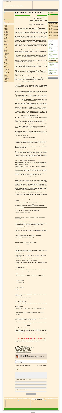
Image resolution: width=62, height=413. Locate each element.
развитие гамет (21, 226)
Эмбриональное (31, 88)
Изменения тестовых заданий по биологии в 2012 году (23, 348)
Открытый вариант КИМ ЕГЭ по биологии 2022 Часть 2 (23, 352)
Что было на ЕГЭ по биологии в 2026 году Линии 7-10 (23, 349)
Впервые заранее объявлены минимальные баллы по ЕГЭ (22, 15)
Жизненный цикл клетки (38, 77)
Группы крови (29, 144)
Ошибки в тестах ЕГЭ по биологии (42, 365)
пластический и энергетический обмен (39, 223)
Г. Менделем (17, 95)
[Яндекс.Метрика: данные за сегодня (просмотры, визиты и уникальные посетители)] (33, 412)
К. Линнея (31, 117)
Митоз (15, 78)
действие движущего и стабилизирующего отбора (23, 232)
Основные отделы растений (27, 128)
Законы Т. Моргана (40, 95)
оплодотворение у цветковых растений (21, 227)
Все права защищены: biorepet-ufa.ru (53, 408)
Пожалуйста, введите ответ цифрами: (21, 389)
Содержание (9, 10)
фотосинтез (16, 224)
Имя (16, 380)
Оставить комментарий (19, 362)
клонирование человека (27, 113)
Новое (12, 10)
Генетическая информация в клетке (21, 74)
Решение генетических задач (22, 97)
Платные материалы (16, 10)
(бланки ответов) (38, 37)
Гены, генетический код (30, 74)
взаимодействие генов (19, 230)
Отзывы (21, 10)
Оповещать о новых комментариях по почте (23, 379)
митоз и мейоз (18, 305)
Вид (16, 159)
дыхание (23, 224)
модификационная (34, 99)
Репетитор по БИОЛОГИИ (11, 408)
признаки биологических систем (19, 55)
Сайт (15, 386)
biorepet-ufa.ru (39, 18)
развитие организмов (44, 88)
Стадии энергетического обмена (24, 71)
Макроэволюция (18, 168)
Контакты (31, 10)
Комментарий (17, 371)
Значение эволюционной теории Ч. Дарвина (32, 162)
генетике (28, 275)
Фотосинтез (37, 71)
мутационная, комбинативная (28, 100)
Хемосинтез (43, 72)
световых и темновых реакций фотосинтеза (23, 269)
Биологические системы (41, 54)
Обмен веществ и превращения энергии (21, 70)
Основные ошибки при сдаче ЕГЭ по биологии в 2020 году (24, 350)
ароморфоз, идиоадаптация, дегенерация (24, 169)
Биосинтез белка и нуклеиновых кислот (23, 75)
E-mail (16, 383)
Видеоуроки (34, 10)
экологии (40, 275)
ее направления (23, 111)
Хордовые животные (19, 134)
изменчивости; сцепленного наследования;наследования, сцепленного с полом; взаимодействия (31, 207)
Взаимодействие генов (20, 96)
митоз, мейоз (17, 226)
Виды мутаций (34, 100)
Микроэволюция (17, 160)
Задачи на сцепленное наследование (21, 351)
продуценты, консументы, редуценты (35, 180)
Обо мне (28, 10)
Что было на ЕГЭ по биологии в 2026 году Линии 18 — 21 (53, 30)
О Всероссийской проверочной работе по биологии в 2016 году (25, 347)
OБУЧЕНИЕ (24, 10)
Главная (6, 10)
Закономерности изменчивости (21, 99)
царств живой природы (33, 217)
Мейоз (27, 78)
